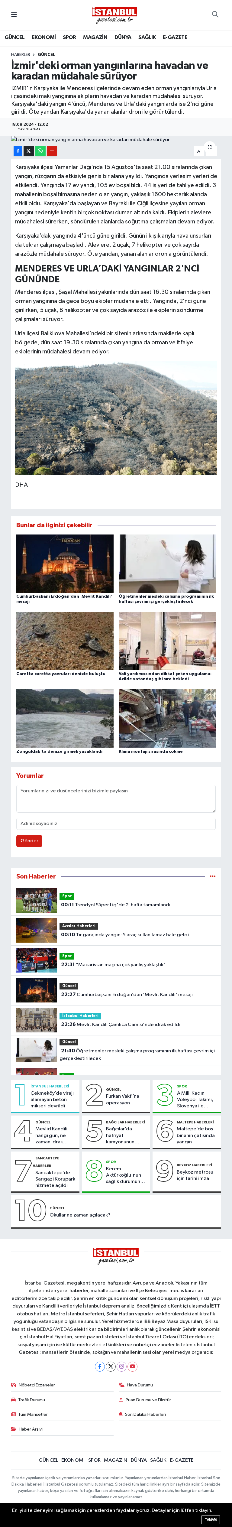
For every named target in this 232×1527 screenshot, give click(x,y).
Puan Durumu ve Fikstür (148, 1400)
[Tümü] (213, 876)
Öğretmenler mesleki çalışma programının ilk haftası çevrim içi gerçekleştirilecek (137, 1054)
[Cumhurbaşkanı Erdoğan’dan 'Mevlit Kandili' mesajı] (65, 563)
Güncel (46, 55)
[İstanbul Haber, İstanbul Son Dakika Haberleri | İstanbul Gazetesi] (114, 15)
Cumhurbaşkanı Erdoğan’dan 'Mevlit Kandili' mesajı (127, 994)
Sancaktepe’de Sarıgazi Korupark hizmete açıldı (55, 1179)
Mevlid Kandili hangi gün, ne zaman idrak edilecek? (51, 1135)
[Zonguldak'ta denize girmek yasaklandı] (65, 718)
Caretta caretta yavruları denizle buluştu (60, 674)
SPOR (69, 37)
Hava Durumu (140, 1385)
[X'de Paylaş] (29, 151)
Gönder (29, 840)
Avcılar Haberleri (78, 926)
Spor (67, 896)
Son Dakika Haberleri (145, 1414)
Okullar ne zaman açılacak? (80, 1215)
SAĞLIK (147, 37)
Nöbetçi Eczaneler (37, 1385)
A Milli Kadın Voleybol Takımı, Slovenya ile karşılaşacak (195, 1100)
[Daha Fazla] (52, 151)
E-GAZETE (175, 37)
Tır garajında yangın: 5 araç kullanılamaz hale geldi (125, 934)
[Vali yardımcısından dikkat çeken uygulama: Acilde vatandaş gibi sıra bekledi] (167, 640)
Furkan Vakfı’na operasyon (122, 1099)
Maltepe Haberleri (195, 1122)
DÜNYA (122, 37)
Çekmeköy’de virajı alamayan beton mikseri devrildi (52, 1100)
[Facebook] (100, 1367)
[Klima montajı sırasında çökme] (167, 718)
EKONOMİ (44, 37)
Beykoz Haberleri (194, 1165)
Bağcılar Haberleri (125, 1122)
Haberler (20, 55)
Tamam (211, 1519)
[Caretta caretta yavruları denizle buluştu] (65, 640)
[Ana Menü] (14, 15)
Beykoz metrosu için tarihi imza (195, 1175)
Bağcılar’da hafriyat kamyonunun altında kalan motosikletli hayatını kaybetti (125, 1135)
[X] (111, 1367)
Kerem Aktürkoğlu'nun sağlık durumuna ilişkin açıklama (124, 1175)
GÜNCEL (14, 37)
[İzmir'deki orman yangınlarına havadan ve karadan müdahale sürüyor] (116, 140)
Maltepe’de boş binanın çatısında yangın (196, 1135)
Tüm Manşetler (33, 1414)
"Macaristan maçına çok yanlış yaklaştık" (113, 964)
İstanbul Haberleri (80, 1016)
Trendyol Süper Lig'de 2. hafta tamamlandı (115, 905)
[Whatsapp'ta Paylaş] (40, 151)
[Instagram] (122, 1367)
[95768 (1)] (116, 418)
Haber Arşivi (31, 1429)
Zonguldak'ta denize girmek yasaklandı (59, 751)
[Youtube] (132, 1367)
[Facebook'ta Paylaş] (18, 151)
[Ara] (215, 15)
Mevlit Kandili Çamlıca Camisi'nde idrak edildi (120, 1024)
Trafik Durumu (31, 1400)
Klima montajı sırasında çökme (151, 751)
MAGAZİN (95, 37)
